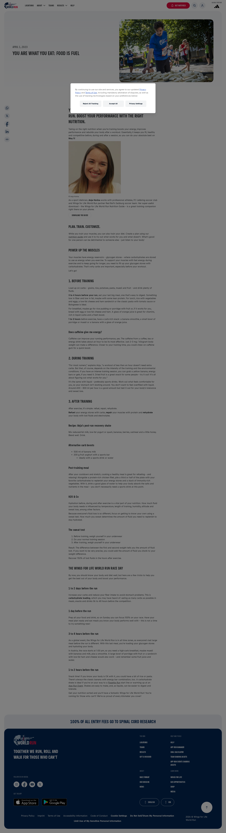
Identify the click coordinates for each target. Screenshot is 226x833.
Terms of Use (91, 93)
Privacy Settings (135, 104)
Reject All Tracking (90, 104)
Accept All (113, 104)
